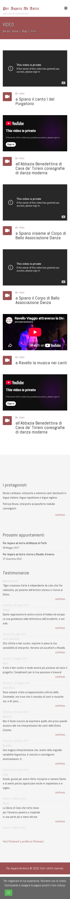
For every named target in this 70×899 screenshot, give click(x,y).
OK (8, 892)
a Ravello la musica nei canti (41, 363)
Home (15, 31)
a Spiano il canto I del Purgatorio (34, 101)
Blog (24, 31)
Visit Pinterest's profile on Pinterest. (23, 841)
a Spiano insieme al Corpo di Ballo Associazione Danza (40, 235)
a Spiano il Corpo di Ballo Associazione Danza (37, 300)
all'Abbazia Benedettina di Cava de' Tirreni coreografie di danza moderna (40, 168)
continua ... (61, 515)
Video (21, 93)
